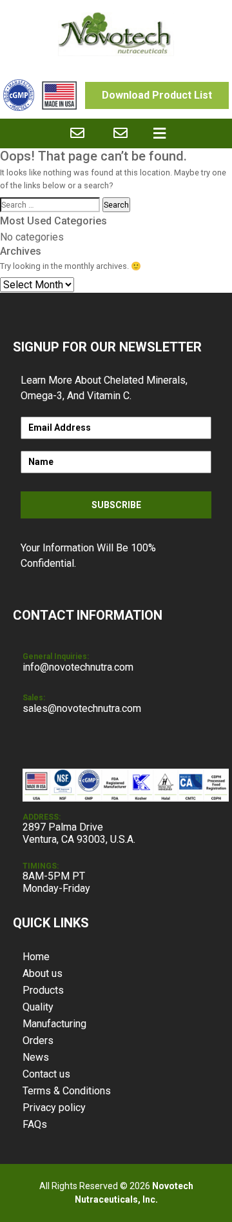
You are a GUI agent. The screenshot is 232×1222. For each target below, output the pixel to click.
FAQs (35, 1124)
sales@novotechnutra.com (82, 708)
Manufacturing (54, 1024)
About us (43, 973)
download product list (157, 95)
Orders (38, 1040)
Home (36, 957)
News (36, 1057)
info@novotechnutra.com (78, 667)
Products (43, 990)
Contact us (46, 1074)
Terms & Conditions (67, 1091)
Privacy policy (54, 1107)
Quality (38, 1007)
